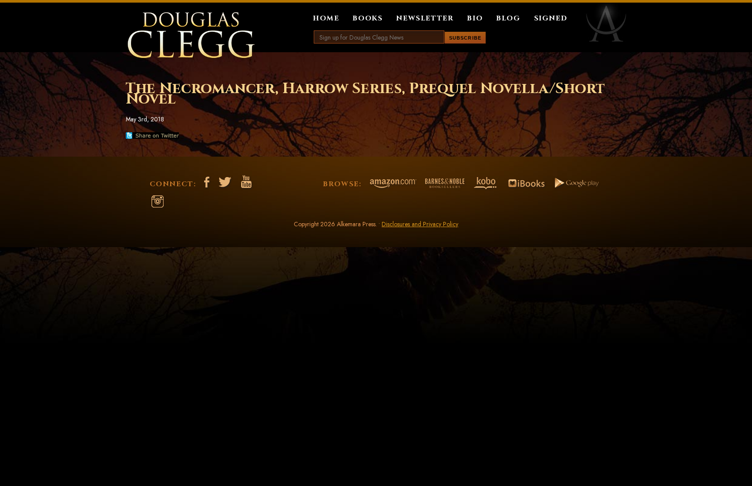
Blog (508, 18)
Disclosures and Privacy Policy (420, 224)
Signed (550, 18)
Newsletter (424, 18)
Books (367, 18)
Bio (475, 18)
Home (326, 18)
